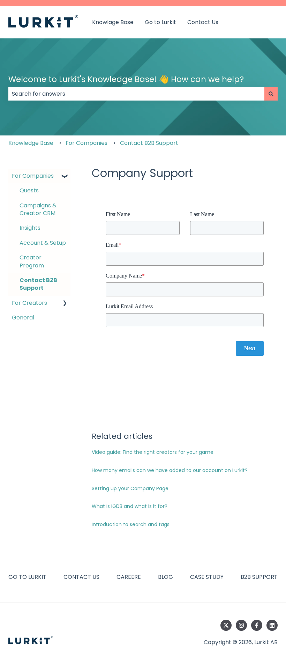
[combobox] (136, 94)
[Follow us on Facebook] (256, 625)
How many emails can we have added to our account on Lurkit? (170, 470)
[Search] (271, 94)
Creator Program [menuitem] (32, 261)
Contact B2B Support (149, 143)
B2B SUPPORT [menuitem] (259, 577)
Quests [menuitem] (29, 190)
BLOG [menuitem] (165, 577)
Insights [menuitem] (30, 228)
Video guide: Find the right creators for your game (152, 452)
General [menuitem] (23, 318)
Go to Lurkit (160, 22)
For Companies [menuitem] (33, 176)
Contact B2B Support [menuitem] (38, 284)
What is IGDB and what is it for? (129, 506)
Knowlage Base (113, 22)
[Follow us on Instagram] (241, 625)
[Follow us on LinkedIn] (272, 625)
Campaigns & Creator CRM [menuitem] (38, 209)
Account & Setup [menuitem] (43, 243)
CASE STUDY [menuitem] (207, 577)
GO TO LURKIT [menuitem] (27, 577)
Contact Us (202, 22)
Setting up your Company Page (130, 488)
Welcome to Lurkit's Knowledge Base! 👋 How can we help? (126, 79)
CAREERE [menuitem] (128, 577)
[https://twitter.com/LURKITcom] (226, 625)
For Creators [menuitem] (29, 303)
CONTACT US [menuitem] (81, 577)
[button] (64, 176)
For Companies (86, 143)
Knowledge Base (30, 143)
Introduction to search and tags (131, 524)
